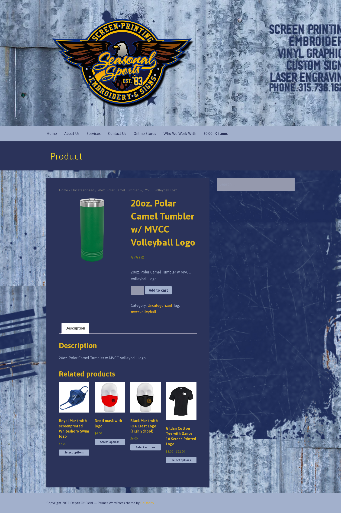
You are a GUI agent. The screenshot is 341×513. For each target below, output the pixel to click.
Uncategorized (82, 190)
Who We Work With (180, 133)
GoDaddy (147, 503)
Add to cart (158, 290)
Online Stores (145, 133)
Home (52, 133)
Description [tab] (75, 328)
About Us (71, 133)
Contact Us (117, 133)
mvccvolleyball (143, 312)
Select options (74, 452)
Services (94, 133)
